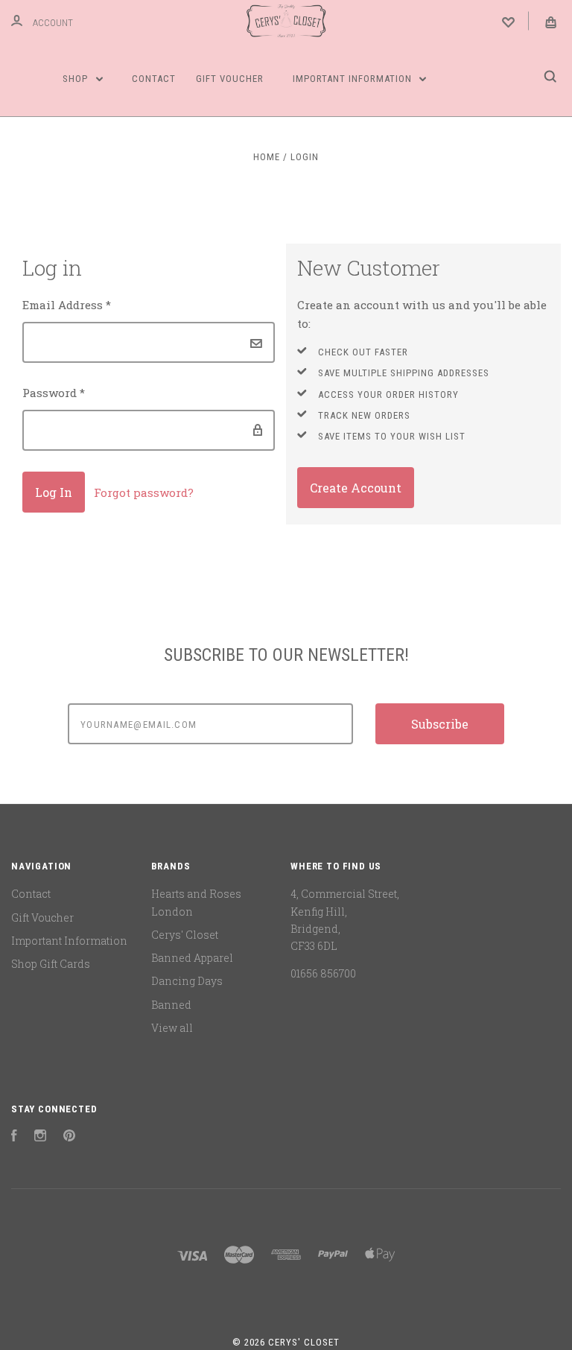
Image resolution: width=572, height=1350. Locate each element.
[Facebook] (14, 1137)
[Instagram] (40, 1137)
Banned (171, 1005)
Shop (77, 78)
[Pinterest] (69, 1137)
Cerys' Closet (184, 935)
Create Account (355, 487)
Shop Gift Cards (50, 964)
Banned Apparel (192, 958)
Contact (154, 78)
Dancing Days (187, 981)
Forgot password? (144, 492)
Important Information (354, 78)
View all (172, 1028)
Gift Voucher (230, 78)
